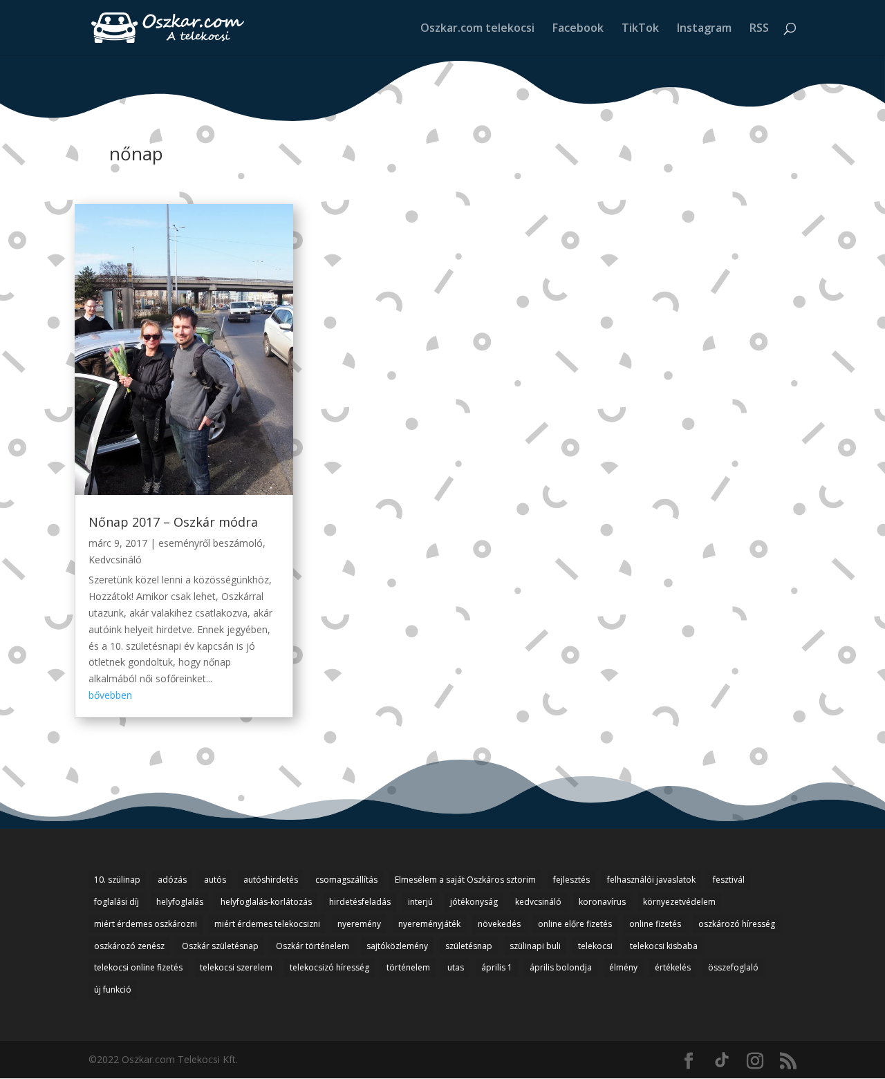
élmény (623, 967)
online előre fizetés (575, 924)
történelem (408, 967)
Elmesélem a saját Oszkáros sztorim (465, 879)
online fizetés (655, 924)
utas (455, 967)
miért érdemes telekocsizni (267, 924)
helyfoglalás (179, 902)
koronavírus (602, 902)
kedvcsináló (538, 902)
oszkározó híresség (736, 924)
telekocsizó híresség (329, 967)
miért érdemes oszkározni (145, 924)
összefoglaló (733, 967)
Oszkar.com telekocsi (477, 29)
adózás (172, 879)
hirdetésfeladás (360, 902)
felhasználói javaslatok (651, 879)
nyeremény (359, 924)
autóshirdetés (270, 879)
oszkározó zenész (129, 946)
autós (215, 879)
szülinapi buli (535, 946)
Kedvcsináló (115, 559)
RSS (759, 29)
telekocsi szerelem (236, 967)
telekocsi (595, 946)
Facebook (578, 29)
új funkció (112, 989)
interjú (420, 902)
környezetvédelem (679, 902)
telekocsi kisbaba (664, 946)
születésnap (468, 946)
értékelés (673, 967)
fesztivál (729, 879)
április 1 (496, 967)
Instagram (704, 29)
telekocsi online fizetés (138, 967)
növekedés (499, 924)
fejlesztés (571, 879)
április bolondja (561, 967)
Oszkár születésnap (220, 946)
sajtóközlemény (397, 946)
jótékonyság (474, 902)
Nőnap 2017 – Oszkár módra (173, 522)
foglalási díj (116, 902)
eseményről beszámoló (210, 543)
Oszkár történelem (312, 946)
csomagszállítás (346, 879)
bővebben (110, 695)
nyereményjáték (429, 924)
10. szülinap (117, 879)
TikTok (640, 29)
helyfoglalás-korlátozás (266, 902)
